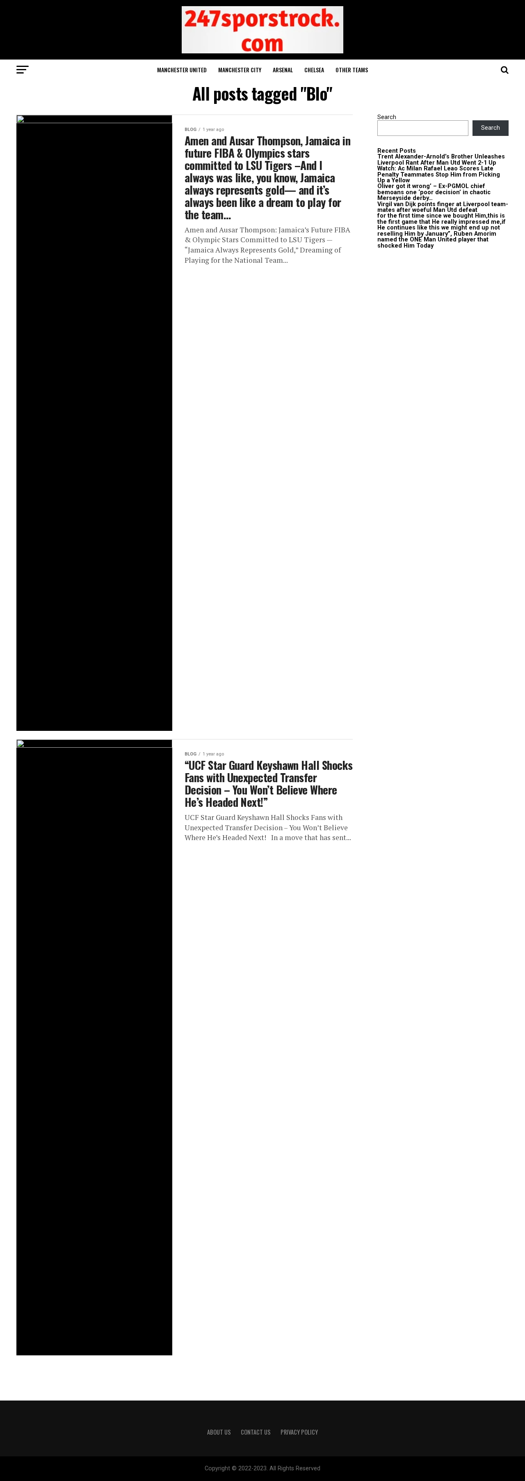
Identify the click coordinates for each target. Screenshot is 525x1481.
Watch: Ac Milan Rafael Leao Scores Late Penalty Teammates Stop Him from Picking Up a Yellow (438, 174)
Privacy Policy (299, 1432)
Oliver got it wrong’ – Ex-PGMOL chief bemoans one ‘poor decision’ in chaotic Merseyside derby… (434, 192)
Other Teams (352, 69)
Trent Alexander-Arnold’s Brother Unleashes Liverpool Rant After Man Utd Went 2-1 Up (441, 159)
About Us (219, 1432)
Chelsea (314, 69)
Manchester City (239, 69)
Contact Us (256, 1432)
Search (386, 117)
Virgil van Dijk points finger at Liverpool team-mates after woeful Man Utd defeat (442, 207)
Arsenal (283, 69)
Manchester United (182, 69)
